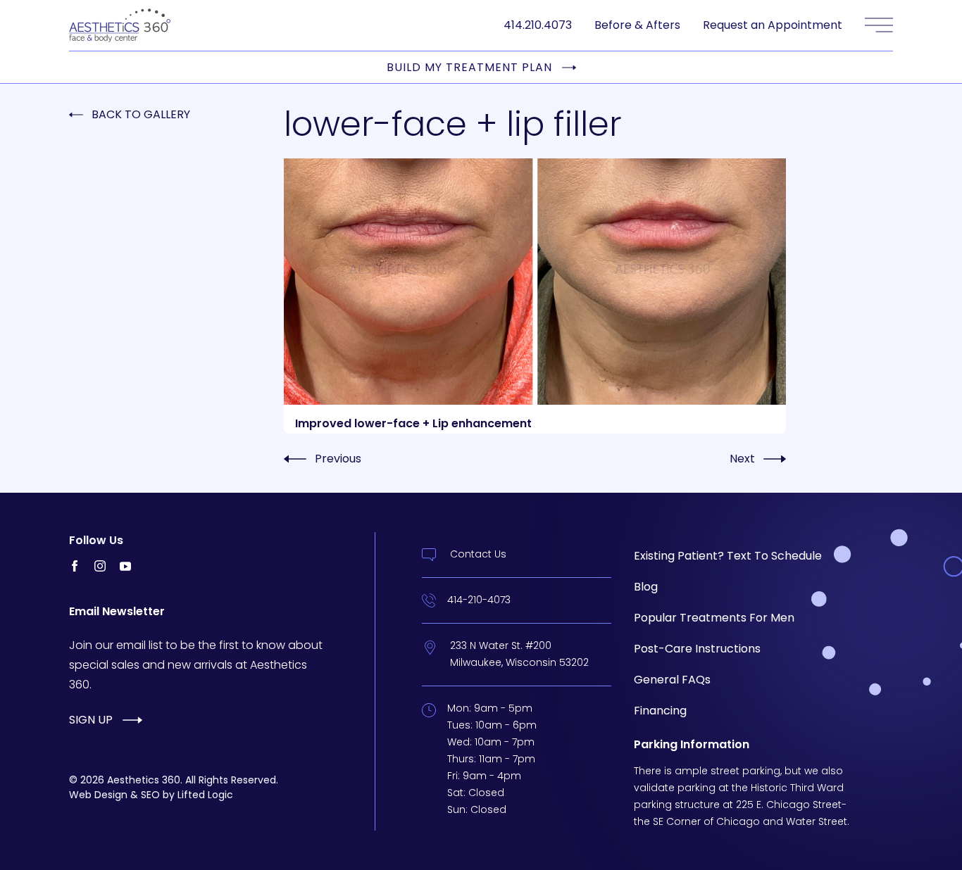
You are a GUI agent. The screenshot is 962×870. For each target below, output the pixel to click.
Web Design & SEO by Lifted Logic (151, 795)
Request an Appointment (772, 25)
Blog (646, 587)
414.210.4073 (538, 25)
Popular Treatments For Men (714, 618)
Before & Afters (637, 25)
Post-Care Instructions (697, 649)
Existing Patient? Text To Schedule (728, 556)
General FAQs (672, 680)
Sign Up (91, 720)
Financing (660, 710)
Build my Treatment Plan (469, 68)
